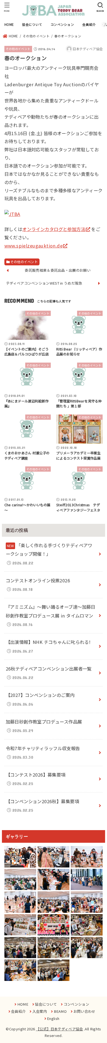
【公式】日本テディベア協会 (59, 1028)
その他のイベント (18, 49)
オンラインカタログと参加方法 (53, 229)
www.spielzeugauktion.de (33, 245)
